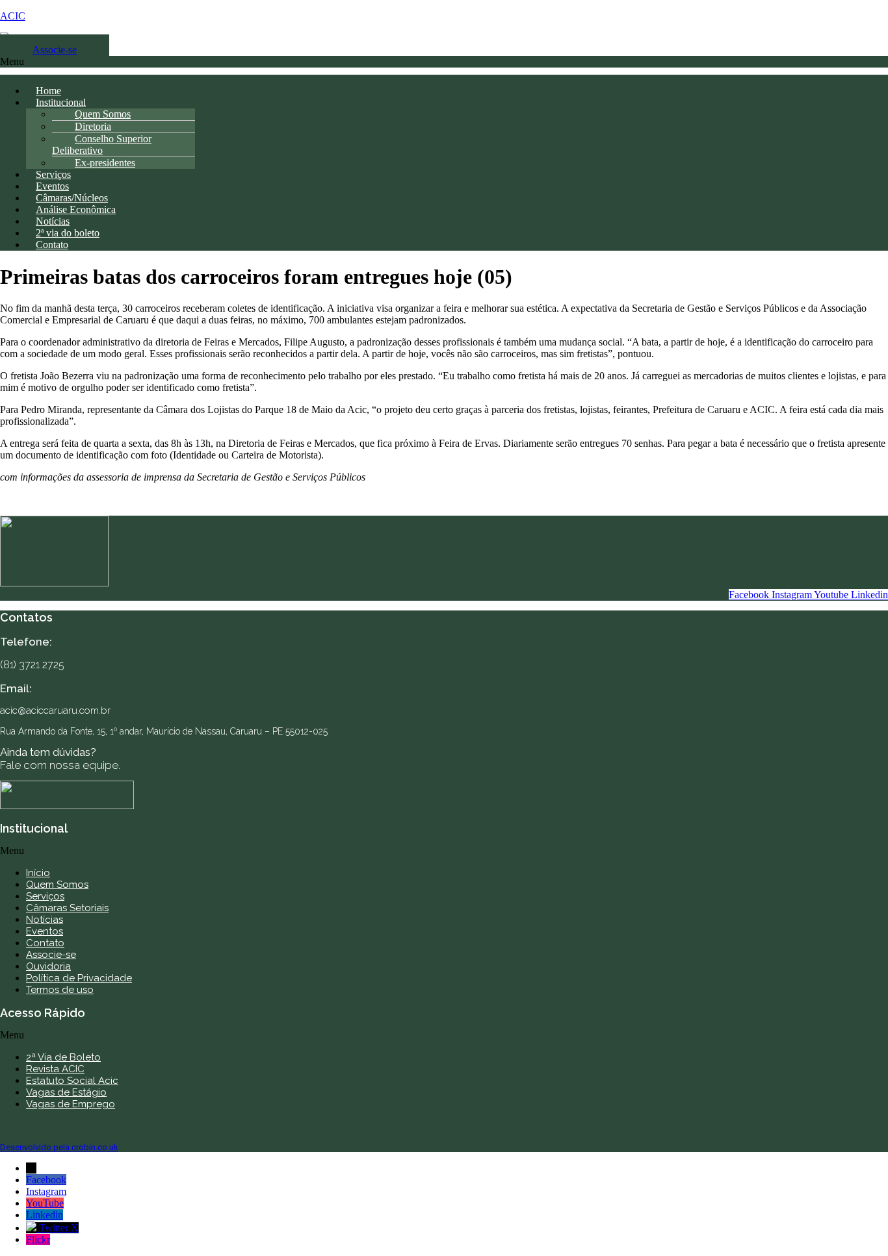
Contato (52, 244)
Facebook (46, 1179)
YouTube (45, 1203)
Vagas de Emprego (70, 1104)
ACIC (12, 15)
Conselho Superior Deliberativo (101, 144)
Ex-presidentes (105, 162)
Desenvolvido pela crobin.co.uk (59, 1147)
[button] (444, 65)
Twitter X (59, 1227)
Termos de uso (60, 990)
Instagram (46, 1191)
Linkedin (44, 1214)
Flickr (38, 1239)
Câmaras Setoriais (67, 908)
